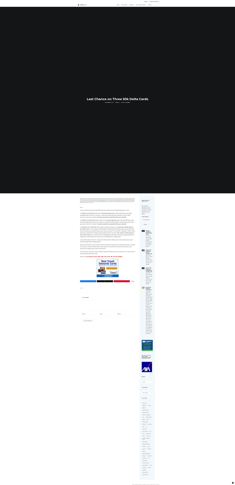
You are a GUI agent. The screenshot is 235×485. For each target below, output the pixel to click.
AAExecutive (144, 406)
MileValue (144, 456)
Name (84, 314)
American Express (145, 413)
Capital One (149, 424)
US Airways (144, 470)
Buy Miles (144, 424)
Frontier (144, 447)
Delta (118, 102)
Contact (145, 1)
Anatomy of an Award (146, 415)
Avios (143, 417)
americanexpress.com (101, 201)
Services (131, 4)
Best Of (148, 420)
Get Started (124, 4)
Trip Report (144, 468)
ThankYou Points (145, 463)
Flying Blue (148, 436)
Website (119, 314)
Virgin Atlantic (145, 475)
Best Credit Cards (140, 4)
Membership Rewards (146, 454)
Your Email (145, 217)
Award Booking (149, 417)
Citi (146, 427)
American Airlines (145, 410)
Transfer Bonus (145, 465)
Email (101, 314)
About (149, 4)
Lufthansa (149, 449)
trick (151, 465)
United (149, 468)
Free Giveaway (144, 442)
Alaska (149, 406)
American (144, 408)
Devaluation (148, 434)
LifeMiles (143, 449)
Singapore (149, 456)
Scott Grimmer (126, 102)
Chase (143, 427)
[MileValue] (81, 5)
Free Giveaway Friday (146, 444)
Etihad (143, 436)
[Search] (158, 5)
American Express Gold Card (148, 289)
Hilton (148, 447)
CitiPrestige (144, 429)
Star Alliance (144, 461)
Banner (143, 420)
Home (118, 4)
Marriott (144, 451)
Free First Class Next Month (146, 440)
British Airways (145, 422)
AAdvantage (144, 403)
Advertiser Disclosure (154, 1)
